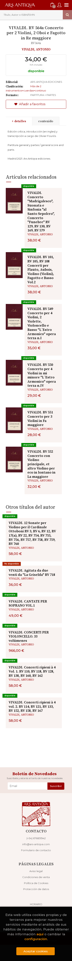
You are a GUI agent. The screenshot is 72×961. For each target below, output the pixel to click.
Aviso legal (36, 871)
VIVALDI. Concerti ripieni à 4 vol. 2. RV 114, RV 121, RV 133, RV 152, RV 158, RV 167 (32, 706)
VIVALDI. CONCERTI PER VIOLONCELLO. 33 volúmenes (29, 636)
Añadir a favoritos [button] (31, 104)
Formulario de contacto (36, 850)
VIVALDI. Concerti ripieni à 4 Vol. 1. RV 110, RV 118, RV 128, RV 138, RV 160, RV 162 (32, 671)
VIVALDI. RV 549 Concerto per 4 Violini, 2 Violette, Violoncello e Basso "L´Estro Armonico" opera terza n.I (41, 323)
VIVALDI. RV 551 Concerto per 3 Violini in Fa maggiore (40, 418)
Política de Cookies (36, 883)
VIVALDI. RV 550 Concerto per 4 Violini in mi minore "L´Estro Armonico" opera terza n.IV (41, 375)
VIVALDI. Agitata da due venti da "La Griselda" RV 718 (32, 572)
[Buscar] (67, 14)
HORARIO (36, 904)
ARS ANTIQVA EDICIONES (46, 81)
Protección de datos (36, 889)
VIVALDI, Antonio (36, 49)
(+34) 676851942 (36, 838)
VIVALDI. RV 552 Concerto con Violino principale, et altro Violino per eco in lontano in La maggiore (41, 464)
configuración (35, 939)
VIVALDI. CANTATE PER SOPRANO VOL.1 (28, 603)
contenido (45, 121)
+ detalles (19, 121)
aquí (39, 934)
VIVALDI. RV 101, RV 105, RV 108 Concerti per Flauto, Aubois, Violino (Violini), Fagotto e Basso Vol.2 (40, 269)
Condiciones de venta (36, 877)
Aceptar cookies (35, 951)
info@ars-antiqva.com (36, 844)
